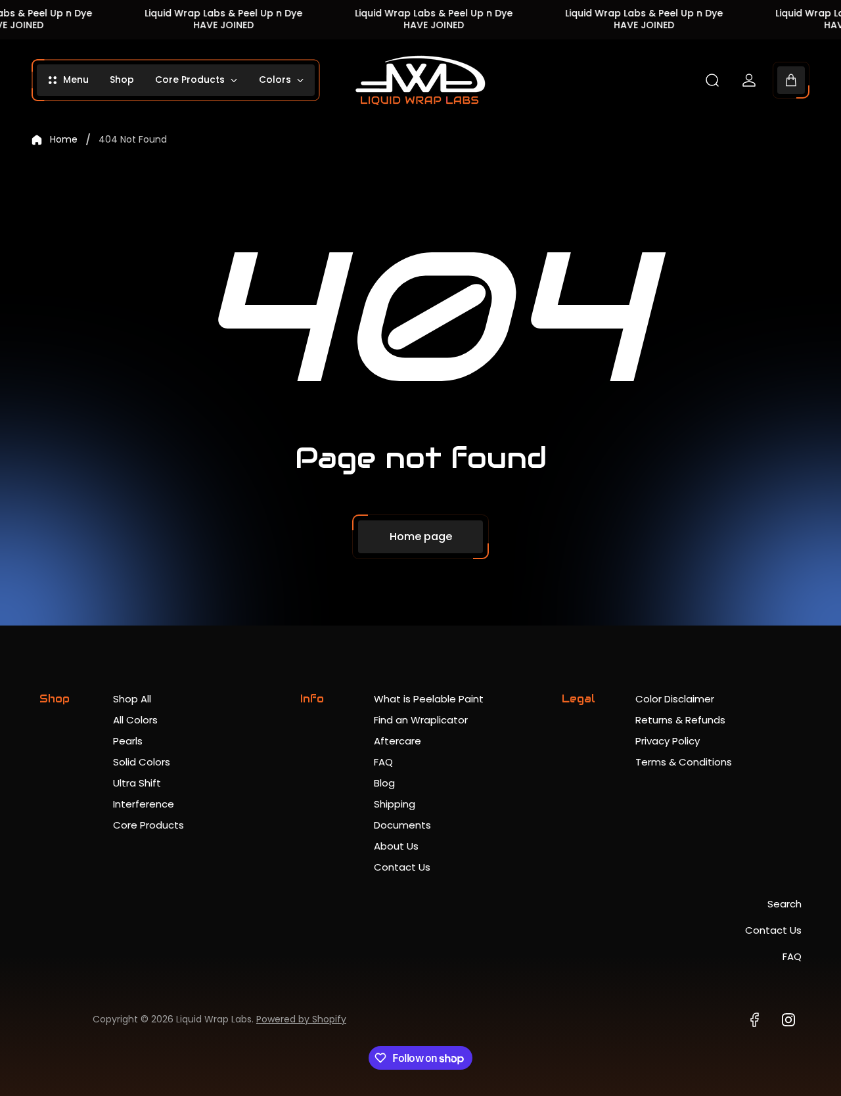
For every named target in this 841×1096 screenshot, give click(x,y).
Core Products (148, 825)
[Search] (712, 80)
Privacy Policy (667, 741)
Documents (402, 825)
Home (64, 140)
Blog (384, 783)
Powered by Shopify (301, 1019)
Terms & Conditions (683, 762)
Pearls (128, 741)
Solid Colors (141, 762)
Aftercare (397, 741)
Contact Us (402, 867)
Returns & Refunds (680, 720)
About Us (396, 846)
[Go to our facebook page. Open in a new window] (754, 1020)
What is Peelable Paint (429, 699)
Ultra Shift (137, 783)
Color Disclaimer (674, 699)
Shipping (394, 804)
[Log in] (749, 80)
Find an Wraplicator (421, 720)
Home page (421, 536)
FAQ (383, 762)
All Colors (135, 720)
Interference (143, 804)
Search (784, 904)
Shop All (132, 699)
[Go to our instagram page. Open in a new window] (788, 1020)
